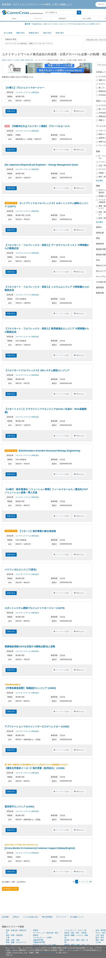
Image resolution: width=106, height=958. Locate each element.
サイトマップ (61, 917)
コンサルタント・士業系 (42, 938)
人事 (7, 938)
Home (14, 18)
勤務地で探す (34, 33)
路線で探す (47, 33)
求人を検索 (87, 18)
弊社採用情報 (47, 917)
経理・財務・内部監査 (14, 935)
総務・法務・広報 (12, 940)
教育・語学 (100, 938)
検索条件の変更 (10, 39)
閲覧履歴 (62, 18)
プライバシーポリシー (47, 953)
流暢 (102, 80)
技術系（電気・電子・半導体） (76, 933)
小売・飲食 (100, 935)
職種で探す (20, 33)
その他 (98, 942)
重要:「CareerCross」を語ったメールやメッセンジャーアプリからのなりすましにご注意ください (63, 24)
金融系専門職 (38, 940)
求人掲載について (77, 917)
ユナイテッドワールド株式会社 (27, 92)
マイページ (38, 18)
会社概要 (5, 917)
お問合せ (16, 917)
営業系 (35, 930)
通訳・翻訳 (100, 940)
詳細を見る (11, 111)
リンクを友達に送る (30, 917)
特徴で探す (60, 33)
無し (101, 88)
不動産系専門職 (39, 942)
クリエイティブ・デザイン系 (75, 930)
